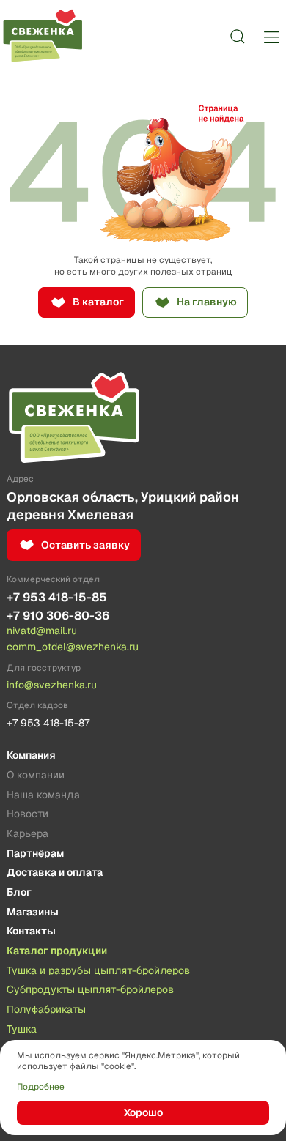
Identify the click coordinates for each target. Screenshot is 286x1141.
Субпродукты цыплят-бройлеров (90, 990)
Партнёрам (35, 854)
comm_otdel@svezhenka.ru (73, 646)
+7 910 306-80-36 (58, 615)
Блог (19, 893)
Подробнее (41, 1087)
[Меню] (271, 36)
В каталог (98, 301)
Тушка (22, 1030)
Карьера (27, 834)
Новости (27, 814)
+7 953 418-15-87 (48, 722)
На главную (207, 301)
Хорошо (143, 1112)
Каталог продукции (57, 951)
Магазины (33, 912)
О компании (36, 775)
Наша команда (43, 795)
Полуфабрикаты (46, 1010)
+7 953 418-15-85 (57, 597)
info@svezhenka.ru (52, 684)
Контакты (31, 931)
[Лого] (42, 36)
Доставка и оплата (55, 873)
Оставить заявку (85, 544)
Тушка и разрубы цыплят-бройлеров (98, 971)
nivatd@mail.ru (42, 630)
